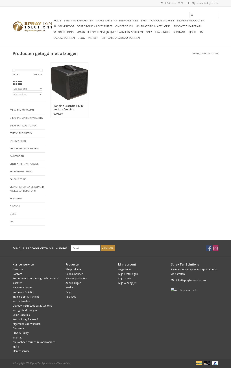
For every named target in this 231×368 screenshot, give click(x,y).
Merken (93, 37)
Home (57, 20)
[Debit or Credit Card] (207, 363)
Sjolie (192, 32)
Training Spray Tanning (26, 296)
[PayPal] (199, 363)
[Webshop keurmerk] (195, 290)
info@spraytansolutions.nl (191, 280)
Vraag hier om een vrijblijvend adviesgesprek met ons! (114, 32)
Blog (81, 37)
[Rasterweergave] (15, 83)
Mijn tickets (125, 278)
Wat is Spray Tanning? (25, 319)
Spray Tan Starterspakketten (117, 20)
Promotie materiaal (188, 26)
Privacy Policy (21, 332)
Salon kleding (63, 32)
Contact (17, 274)
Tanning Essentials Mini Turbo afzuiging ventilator (68, 107)
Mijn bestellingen (128, 274)
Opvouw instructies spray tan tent (32, 305)
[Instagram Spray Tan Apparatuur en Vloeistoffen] (215, 248)
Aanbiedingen (73, 283)
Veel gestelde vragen (25, 310)
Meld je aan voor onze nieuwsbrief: (40, 248)
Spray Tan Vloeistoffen (157, 20)
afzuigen (213, 53)
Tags (203, 53)
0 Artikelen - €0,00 (174, 3)
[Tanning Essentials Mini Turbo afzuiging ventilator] (69, 82)
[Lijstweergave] (20, 83)
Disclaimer (19, 328)
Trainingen (162, 32)
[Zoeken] (192, 15)
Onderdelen (124, 26)
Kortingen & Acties (23, 292)
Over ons (18, 269)
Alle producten (74, 269)
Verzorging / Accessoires (94, 26)
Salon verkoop (63, 26)
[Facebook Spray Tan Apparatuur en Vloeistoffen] (209, 248)
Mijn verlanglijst (127, 283)
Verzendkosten (21, 301)
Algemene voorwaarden (27, 323)
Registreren (125, 269)
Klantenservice (21, 351)
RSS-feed (71, 296)
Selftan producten (190, 20)
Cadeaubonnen (64, 37)
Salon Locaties (21, 314)
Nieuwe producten (76, 278)
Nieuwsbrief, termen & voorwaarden (34, 342)
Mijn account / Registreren (204, 3)
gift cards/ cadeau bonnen (120, 37)
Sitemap (17, 337)
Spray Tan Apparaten (78, 20)
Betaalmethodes (22, 287)
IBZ (201, 32)
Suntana (179, 32)
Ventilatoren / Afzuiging (153, 26)
